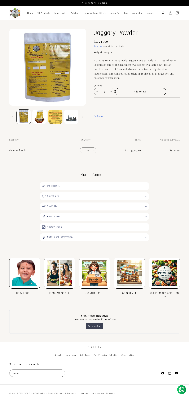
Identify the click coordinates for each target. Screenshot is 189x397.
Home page (70, 355)
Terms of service (55, 393)
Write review (94, 326)
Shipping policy (87, 393)
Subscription (93, 293)
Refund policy (39, 393)
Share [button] (100, 115)
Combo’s (127, 293)
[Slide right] (82, 116)
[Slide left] (12, 116)
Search (58, 355)
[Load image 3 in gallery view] (55, 117)
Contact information (106, 393)
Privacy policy (71, 393)
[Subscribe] (61, 373)
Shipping (98, 46)
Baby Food (22, 293)
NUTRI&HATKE (23, 393)
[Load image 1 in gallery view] (24, 117)
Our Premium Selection (164, 293)
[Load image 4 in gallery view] (71, 117)
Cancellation (128, 355)
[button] (60, 13)
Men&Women (57, 293)
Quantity (98, 85)
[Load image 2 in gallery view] (39, 117)
